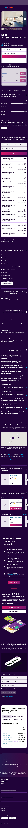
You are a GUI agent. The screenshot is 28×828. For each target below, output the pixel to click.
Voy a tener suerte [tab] (7, 719)
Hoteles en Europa (11, 772)
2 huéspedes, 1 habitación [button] (9, 53)
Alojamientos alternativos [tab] (18, 716)
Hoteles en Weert (6, 743)
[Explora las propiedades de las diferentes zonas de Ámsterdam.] (26, 493)
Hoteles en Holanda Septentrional (8, 773)
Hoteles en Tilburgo (7, 735)
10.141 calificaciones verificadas (15, 45)
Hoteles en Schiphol (7, 731)
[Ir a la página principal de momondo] (9, 7)
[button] (2, 7)
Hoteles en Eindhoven (7, 741)
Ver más (24, 497)
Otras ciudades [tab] (6, 716)
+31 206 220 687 (5, 43)
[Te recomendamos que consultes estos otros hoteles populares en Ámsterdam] (26, 470)
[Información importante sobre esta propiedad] (26, 312)
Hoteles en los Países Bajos (21, 772)
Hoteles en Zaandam (7, 729)
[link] (16, 508)
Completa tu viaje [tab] (18, 719)
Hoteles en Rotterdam (7, 726)
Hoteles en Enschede (7, 737)
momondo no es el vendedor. (9, 762)
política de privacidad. (8, 696)
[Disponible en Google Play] (4, 818)
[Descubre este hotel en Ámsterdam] (26, 95)
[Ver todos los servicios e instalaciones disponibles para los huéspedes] (26, 250)
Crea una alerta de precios (12, 574)
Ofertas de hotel (3, 772)
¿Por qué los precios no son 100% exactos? (12, 766)
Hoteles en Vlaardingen (8, 745)
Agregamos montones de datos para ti (11, 764)
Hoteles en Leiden (6, 739)
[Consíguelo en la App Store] (12, 818)
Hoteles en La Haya (7, 733)
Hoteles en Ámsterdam (20, 773)
